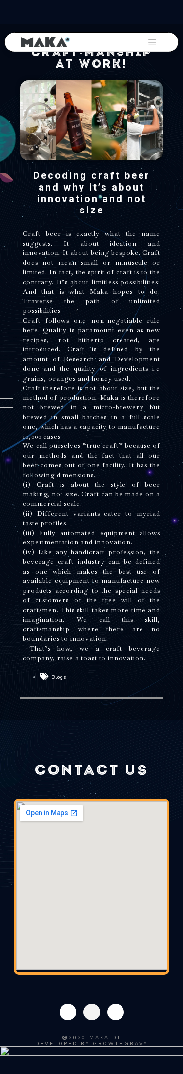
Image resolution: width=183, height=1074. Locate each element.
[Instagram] (91, 1012)
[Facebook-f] (68, 1012)
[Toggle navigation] (152, 42)
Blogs (58, 677)
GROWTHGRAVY (120, 1043)
